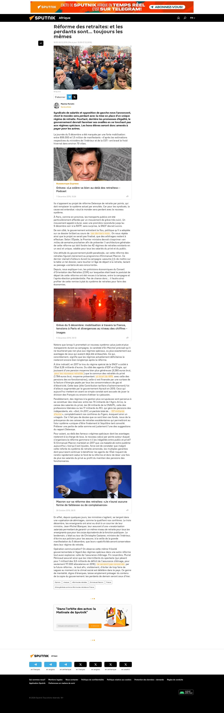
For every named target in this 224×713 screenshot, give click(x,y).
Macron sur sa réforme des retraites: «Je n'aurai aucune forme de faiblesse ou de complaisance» (91, 503)
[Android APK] (186, 692)
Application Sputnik (37, 683)
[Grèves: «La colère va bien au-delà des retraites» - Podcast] (92, 164)
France (108, 582)
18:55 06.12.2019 (60, 42)
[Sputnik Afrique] (43, 21)
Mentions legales (55, 679)
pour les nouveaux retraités (68, 373)
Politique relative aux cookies (119, 679)
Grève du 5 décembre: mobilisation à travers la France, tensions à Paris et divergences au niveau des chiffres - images (91, 328)
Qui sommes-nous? (37, 679)
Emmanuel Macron (96, 582)
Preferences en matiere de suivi (61, 683)
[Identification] (178, 18)
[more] (127, 196)
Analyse (66, 582)
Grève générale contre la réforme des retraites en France (74, 587)
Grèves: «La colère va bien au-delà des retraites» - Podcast (88, 189)
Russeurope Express (67, 183)
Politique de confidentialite (92, 679)
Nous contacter (72, 679)
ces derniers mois (100, 233)
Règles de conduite (175, 679)
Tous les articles (66, 107)
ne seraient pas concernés (110, 564)
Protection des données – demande (149, 679)
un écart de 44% (104, 376)
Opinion (57, 582)
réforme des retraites (79, 582)
